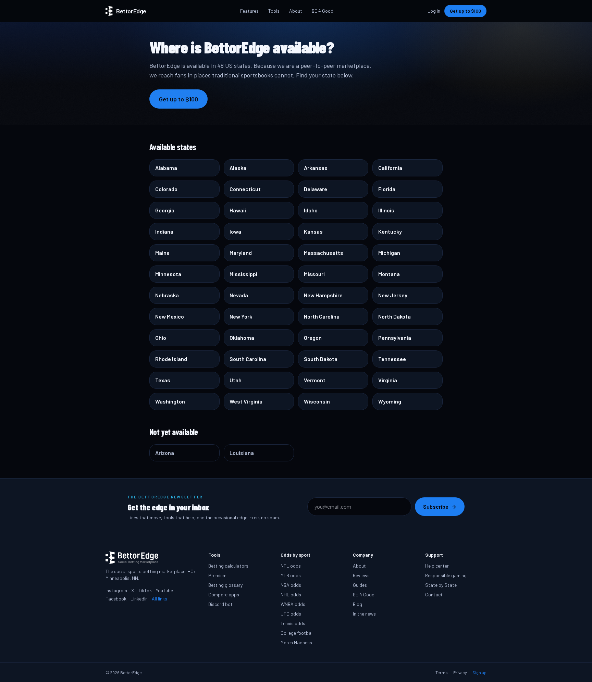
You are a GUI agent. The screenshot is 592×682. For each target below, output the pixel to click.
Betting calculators (228, 566)
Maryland (241, 252)
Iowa (235, 231)
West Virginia (246, 401)
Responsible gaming (446, 575)
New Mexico (169, 316)
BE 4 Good (322, 11)
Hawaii (238, 210)
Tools (274, 11)
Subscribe (439, 506)
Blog (357, 604)
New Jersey (392, 295)
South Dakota (320, 359)
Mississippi (243, 274)
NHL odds (291, 594)
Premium (217, 575)
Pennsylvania (394, 337)
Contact (434, 594)
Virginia (387, 380)
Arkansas (316, 167)
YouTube (164, 590)
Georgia (164, 210)
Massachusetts (323, 252)
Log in (434, 11)
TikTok (145, 590)
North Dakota (394, 316)
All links (159, 599)
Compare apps (223, 594)
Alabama (166, 167)
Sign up (479, 672)
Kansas (313, 231)
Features (249, 11)
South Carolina (248, 359)
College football (297, 633)
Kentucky (390, 231)
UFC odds (291, 614)
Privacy (460, 672)
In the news (364, 614)
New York (241, 316)
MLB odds (291, 575)
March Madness (296, 642)
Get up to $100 (465, 11)
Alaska (238, 167)
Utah (236, 380)
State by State (441, 585)
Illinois (386, 210)
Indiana (164, 231)
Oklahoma (242, 337)
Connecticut (245, 189)
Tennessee (392, 359)
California (390, 167)
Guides (360, 585)
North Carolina (322, 316)
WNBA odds (293, 604)
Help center (437, 566)
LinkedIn (139, 599)
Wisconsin (317, 401)
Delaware (315, 189)
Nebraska (167, 295)
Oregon (313, 337)
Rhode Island (171, 359)
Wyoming (389, 401)
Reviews (361, 575)
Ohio (160, 337)
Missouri (314, 274)
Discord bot (220, 604)
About (295, 11)
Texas (162, 380)
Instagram (116, 590)
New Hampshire (323, 295)
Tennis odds (293, 623)
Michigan (389, 252)
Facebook (116, 599)
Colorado (166, 189)
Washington (170, 401)
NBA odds (291, 585)
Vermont (314, 380)
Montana (389, 274)
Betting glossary (225, 585)
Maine (162, 252)
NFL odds (291, 566)
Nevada (239, 295)
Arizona (164, 452)
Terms (441, 672)
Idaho (311, 210)
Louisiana (242, 452)
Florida (386, 189)
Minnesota (168, 274)
